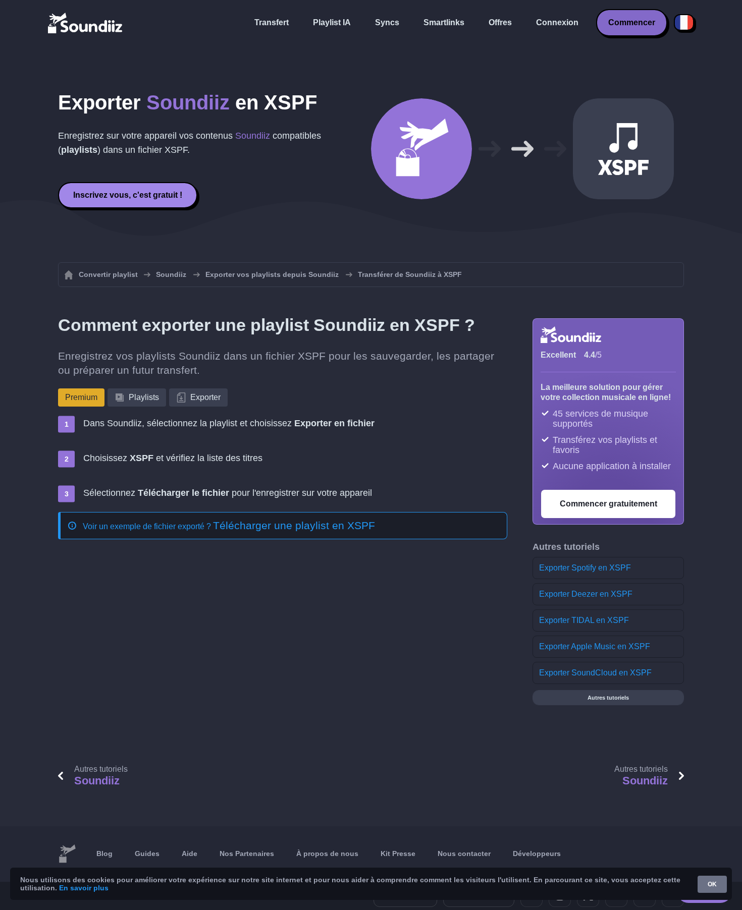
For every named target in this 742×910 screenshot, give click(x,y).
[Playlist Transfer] (86, 23)
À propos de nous (327, 853)
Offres (500, 22)
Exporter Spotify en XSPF (585, 567)
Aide (189, 853)
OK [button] (712, 884)
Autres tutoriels (608, 698)
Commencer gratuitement (608, 503)
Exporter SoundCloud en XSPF (595, 672)
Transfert (271, 22)
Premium (81, 397)
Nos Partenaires (247, 853)
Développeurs (537, 853)
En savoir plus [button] (84, 888)
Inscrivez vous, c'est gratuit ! (127, 195)
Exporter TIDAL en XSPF (584, 620)
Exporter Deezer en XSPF (585, 594)
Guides (147, 853)
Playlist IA (332, 22)
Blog (104, 853)
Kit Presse (398, 853)
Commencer (631, 22)
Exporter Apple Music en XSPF (594, 646)
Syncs (387, 22)
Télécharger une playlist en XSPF (294, 525)
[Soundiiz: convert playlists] (67, 854)
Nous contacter (464, 853)
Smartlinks (443, 22)
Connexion (557, 22)
